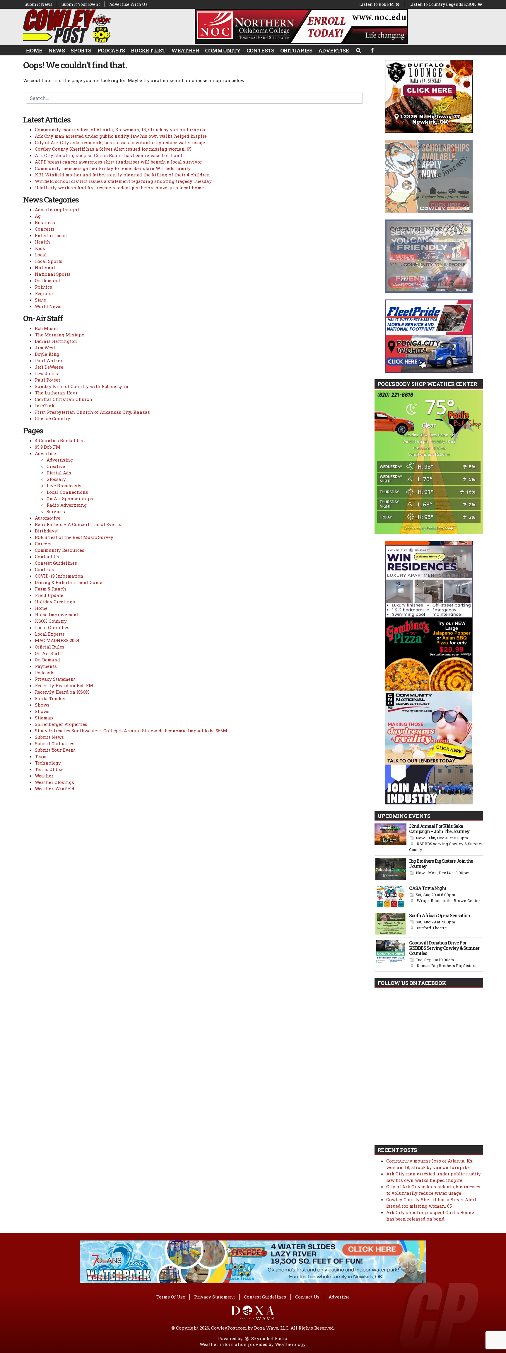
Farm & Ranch (50, 589)
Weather (185, 50)
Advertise (333, 50)
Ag (38, 216)
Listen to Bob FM (377, 4)
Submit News (38, 4)
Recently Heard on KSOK (62, 692)
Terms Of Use (49, 769)
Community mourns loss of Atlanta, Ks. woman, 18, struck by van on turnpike (120, 129)
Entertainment (51, 235)
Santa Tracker (50, 698)
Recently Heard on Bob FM (64, 685)
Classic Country (52, 418)
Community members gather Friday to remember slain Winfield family (113, 168)
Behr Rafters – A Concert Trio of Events (78, 524)
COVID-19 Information (59, 576)
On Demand (47, 280)
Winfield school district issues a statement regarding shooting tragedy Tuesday (123, 181)
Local (41, 255)
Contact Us (47, 556)
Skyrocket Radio (268, 1338)
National (45, 267)
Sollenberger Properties (61, 724)
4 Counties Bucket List (60, 440)
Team (41, 756)
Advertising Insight (57, 209)
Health (42, 242)
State (40, 300)
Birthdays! (46, 531)
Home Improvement (56, 614)
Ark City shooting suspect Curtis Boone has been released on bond (108, 155)
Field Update (49, 595)
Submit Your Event (80, 4)
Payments (46, 666)
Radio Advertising (67, 505)
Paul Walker (48, 360)
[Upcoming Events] (390, 838)
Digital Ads (59, 473)
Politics (43, 287)
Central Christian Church (63, 399)
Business (45, 222)
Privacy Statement (55, 679)
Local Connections (67, 492)
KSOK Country (51, 621)
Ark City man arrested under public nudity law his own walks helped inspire (121, 136)
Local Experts (50, 634)
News (56, 50)
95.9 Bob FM (47, 447)
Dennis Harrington (56, 341)
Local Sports (48, 261)
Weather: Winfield (54, 789)
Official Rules (49, 647)
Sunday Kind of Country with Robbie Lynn (82, 386)
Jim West (45, 347)
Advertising (60, 460)
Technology (48, 763)
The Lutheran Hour (56, 393)
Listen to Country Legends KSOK (443, 4)
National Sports (53, 274)
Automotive (47, 518)
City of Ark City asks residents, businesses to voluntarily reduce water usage (120, 142)
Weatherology (290, 1344)
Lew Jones (46, 373)
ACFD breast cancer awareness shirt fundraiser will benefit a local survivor (118, 162)
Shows (42, 705)
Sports (81, 50)
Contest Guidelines (56, 563)
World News (48, 306)
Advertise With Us (128, 4)
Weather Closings (54, 782)
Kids (40, 248)
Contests (260, 50)
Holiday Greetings (55, 602)
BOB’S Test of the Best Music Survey (74, 537)
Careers (43, 544)
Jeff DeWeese (49, 367)
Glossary (56, 479)
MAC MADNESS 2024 (57, 640)
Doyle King (47, 354)
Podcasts (111, 50)
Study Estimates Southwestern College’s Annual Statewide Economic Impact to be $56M (131, 730)
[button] (358, 50)
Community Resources (59, 550)
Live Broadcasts (64, 486)
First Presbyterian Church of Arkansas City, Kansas (92, 412)
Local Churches (52, 627)
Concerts (44, 229)
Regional (45, 293)
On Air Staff (48, 653)
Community (223, 50)
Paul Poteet (47, 380)
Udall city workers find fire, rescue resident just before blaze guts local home (119, 187)
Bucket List (148, 50)
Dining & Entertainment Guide (68, 582)
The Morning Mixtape (59, 335)
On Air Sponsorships (70, 498)
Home (34, 50)
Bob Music (46, 328)
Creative (56, 466)
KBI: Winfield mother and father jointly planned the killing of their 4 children (122, 175)
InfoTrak (44, 406)
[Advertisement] (301, 26)
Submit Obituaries (54, 743)
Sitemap (44, 718)
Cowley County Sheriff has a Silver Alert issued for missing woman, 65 (113, 149)
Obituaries (296, 50)
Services (56, 511)
